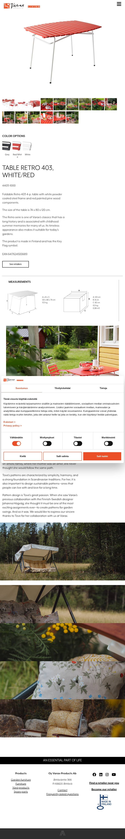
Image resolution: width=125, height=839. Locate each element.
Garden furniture (21, 779)
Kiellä (23, 456)
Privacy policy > (13, 425)
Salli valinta (62, 456)
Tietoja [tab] (103, 388)
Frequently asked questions (62, 794)
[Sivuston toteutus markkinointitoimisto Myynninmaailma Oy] (63, 835)
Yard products (20, 787)
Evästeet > (9, 422)
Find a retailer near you (104, 783)
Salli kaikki (102, 456)
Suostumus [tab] (22, 388)
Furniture (21, 783)
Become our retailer (104, 789)
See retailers (15, 264)
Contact (62, 790)
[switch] (47, 443)
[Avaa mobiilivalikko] (119, 4)
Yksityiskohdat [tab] (62, 388)
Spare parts (21, 791)
